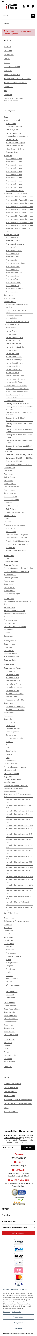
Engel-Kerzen (8, 630)
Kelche (8, 972)
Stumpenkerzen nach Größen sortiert (17, 306)
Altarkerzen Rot (12, 247)
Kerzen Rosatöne (12, 334)
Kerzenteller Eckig (12, 674)
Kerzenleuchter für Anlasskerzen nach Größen (18, 795)
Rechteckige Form (12, 732)
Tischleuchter (9, 716)
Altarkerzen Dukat (12, 266)
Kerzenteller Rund (12, 671)
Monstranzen (11, 969)
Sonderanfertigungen (12, 594)
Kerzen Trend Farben (11, 324)
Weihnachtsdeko (10, 1055)
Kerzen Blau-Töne (12, 353)
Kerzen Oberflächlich (14, 369)
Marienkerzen (9, 937)
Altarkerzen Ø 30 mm (14, 165)
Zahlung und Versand (12, 66)
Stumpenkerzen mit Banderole (17, 321)
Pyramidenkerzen (10, 620)
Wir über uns (8, 54)
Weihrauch (10, 994)
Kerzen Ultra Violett (13, 344)
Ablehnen (18, 1328)
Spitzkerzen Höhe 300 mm (15, 461)
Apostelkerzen (9, 934)
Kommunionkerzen (11, 562)
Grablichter (8, 522)
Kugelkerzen (8, 480)
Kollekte (9, 988)
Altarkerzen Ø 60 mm (14, 178)
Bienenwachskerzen (11, 493)
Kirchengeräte (9, 943)
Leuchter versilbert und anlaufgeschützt (12, 781)
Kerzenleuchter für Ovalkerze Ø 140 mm (19, 908)
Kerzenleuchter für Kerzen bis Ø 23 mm (19, 806)
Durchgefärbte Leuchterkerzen (17, 404)
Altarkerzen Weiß (12, 237)
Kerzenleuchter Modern (12, 668)
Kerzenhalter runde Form (15, 706)
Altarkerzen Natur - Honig (15, 263)
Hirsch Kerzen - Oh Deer (15, 149)
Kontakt (7, 58)
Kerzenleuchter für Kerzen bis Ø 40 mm (19, 835)
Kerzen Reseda (11, 350)
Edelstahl (9, 741)
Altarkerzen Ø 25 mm (14, 162)
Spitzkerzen (8, 451)
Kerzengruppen (9, 298)
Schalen (7, 1049)
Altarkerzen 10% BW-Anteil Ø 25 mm (19, 200)
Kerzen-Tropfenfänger (12, 1009)
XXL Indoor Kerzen (10, 496)
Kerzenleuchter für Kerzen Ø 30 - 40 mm (19, 829)
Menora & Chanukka (11, 773)
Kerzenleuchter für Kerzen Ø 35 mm (19, 825)
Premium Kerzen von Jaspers (14, 525)
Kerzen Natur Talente (14, 356)
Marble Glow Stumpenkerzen (17, 392)
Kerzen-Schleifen (10, 1012)
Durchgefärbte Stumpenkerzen (15, 385)
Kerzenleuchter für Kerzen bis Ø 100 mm (19, 886)
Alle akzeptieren (18, 1317)
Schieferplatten (11, 751)
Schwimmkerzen (10, 483)
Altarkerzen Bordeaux (14, 250)
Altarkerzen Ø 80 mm (14, 184)
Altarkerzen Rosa (12, 285)
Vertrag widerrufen (18, 1233)
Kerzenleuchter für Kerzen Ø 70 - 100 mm (19, 880)
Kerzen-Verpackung (11, 1034)
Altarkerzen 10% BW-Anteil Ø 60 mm (19, 216)
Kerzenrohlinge (9, 644)
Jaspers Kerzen (9, 1095)
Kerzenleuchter (11, 697)
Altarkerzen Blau (12, 292)
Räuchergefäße (11, 991)
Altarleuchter (9, 713)
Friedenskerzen (9, 587)
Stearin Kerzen (9, 490)
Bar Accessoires (9, 1062)
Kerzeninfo (8, 50)
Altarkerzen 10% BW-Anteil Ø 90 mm (19, 225)
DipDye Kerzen (9, 477)
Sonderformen (11, 735)
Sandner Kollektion (11, 1111)
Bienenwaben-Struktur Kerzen (17, 136)
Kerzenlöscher (9, 1031)
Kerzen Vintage (11, 331)
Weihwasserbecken (13, 985)
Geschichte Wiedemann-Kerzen (15, 82)
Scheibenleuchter (10, 764)
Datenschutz (16, 1312)
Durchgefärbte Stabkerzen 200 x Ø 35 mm (19, 436)
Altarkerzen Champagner (15, 244)
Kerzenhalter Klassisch (14, 687)
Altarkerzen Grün (12, 269)
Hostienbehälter (12, 978)
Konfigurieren (18, 1323)
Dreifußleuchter (10, 760)
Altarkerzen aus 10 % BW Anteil (15, 194)
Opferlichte (8, 924)
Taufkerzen (8, 558)
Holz (7, 748)
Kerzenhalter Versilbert (14, 693)
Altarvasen (10, 950)
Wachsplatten (9, 650)
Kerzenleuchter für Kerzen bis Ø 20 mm (19, 801)
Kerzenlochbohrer (10, 1022)
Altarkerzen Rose (12, 257)
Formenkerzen (9, 590)
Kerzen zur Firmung (11, 565)
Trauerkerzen (9, 581)
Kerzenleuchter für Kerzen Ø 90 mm (19, 876)
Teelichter (7, 519)
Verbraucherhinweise (12, 74)
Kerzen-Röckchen (10, 1015)
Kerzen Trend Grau (13, 340)
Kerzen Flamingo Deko (14, 337)
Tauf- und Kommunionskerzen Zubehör (18, 568)
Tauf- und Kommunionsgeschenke (16, 571)
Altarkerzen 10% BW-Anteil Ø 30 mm (19, 203)
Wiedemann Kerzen (11, 1087)
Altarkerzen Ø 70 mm (14, 181)
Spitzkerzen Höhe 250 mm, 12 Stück (19, 455)
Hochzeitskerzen (10, 574)
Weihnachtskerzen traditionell (15, 626)
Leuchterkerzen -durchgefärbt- (17, 535)
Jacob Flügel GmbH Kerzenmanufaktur (18, 1099)
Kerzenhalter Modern (14, 684)
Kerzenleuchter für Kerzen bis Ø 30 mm (19, 821)
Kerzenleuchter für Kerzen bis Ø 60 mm (19, 852)
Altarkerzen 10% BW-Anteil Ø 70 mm (19, 219)
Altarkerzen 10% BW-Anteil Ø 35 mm (19, 206)
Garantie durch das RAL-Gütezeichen (17, 78)
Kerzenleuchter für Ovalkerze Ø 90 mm (18, 903)
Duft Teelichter (11, 509)
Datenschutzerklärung (12, 1138)
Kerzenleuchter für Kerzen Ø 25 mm (19, 811)
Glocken (9, 982)
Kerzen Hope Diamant (14, 363)
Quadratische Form (13, 729)
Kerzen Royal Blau (12, 372)
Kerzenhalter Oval (12, 690)
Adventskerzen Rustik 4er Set (14, 610)
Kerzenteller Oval (12, 677)
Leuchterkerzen (9, 467)
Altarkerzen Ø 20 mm (14, 158)
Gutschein (7, 46)
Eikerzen (7, 633)
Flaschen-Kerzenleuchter (15, 700)
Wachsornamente (10, 653)
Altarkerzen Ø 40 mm (14, 171)
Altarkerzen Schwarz (13, 282)
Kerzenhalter (8, 703)
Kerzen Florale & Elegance (15, 142)
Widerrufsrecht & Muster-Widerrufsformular (13, 99)
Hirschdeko (8, 1042)
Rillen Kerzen (11, 123)
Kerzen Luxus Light (13, 366)
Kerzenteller (8, 719)
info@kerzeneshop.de (18, 1166)
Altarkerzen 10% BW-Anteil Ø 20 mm (19, 197)
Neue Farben (11, 328)
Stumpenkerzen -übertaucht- (17, 544)
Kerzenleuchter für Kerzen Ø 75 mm (19, 867)
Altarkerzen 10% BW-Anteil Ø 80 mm (19, 222)
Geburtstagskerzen (11, 578)
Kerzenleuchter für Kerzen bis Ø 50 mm (19, 841)
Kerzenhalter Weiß (13, 681)
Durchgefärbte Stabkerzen (13, 400)
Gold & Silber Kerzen (11, 487)
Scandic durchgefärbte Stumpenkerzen (14, 396)
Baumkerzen (8, 617)
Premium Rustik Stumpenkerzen (18, 541)
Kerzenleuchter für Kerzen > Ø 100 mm (18, 892)
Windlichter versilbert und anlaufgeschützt (13, 789)
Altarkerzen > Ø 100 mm (15, 190)
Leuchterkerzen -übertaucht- (16, 538)
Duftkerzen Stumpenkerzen (16, 512)
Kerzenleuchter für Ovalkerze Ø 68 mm (18, 897)
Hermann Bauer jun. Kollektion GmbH (18, 1103)
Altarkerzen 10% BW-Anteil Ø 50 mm (19, 213)
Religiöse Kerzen (10, 515)
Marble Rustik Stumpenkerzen (17, 388)
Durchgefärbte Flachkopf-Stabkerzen (15, 419)
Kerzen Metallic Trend (14, 382)
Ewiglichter (8, 776)
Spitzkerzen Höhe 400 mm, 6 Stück (19, 464)
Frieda (6, 1107)
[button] (24, 6)
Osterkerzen (8, 636)
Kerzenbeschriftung (11, 660)
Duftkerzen (8, 503)
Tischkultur (8, 1058)
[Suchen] (33, 16)
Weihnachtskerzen (10, 623)
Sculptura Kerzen (12, 152)
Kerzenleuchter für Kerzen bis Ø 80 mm (19, 872)
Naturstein (10, 754)
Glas (7, 757)
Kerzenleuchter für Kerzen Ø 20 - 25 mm (19, 815)
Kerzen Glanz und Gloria (15, 376)
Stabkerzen (8, 471)
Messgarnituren (12, 963)
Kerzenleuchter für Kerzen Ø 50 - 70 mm (19, 857)
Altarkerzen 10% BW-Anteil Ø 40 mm (19, 210)
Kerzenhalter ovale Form (15, 709)
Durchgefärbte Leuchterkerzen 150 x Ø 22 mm (19, 408)
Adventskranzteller (11, 770)
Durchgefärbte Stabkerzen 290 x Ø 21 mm (19, 425)
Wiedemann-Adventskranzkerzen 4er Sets (17, 603)
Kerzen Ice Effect (12, 139)
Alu (7, 745)
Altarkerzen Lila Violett (14, 289)
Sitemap (7, 62)
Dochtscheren (9, 1028)
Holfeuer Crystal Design (12, 1083)
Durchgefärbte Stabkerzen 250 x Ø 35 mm (19, 441)
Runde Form (10, 722)
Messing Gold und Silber (15, 738)
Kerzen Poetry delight (14, 360)
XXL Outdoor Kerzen (11, 499)
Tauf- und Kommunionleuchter (15, 767)
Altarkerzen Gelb (12, 260)
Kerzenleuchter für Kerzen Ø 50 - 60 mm (19, 846)
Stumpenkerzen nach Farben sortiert (17, 311)
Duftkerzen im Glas (13, 506)
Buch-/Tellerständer (11, 913)
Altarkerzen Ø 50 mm (14, 174)
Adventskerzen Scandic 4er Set (15, 614)
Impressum (6, 1312)
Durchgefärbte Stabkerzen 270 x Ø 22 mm (19, 430)
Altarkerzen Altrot (12, 253)
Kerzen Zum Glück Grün (15, 347)
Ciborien (9, 975)
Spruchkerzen (9, 584)
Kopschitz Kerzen (10, 1091)
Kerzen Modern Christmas (16, 379)
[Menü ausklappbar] (3, 1)
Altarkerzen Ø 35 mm (14, 168)
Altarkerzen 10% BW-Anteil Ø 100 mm (18, 230)
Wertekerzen (8, 940)
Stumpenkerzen (9, 301)
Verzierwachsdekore (11, 657)
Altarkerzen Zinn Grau (14, 273)
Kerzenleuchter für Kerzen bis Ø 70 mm (19, 863)
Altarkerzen (8, 155)
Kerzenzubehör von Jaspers (16, 550)
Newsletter (8, 70)
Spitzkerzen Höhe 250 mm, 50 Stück (19, 458)
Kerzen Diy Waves (12, 130)
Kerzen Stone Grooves (14, 146)
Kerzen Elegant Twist (13, 133)
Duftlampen (10, 998)
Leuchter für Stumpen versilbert (16, 785)
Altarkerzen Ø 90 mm (14, 187)
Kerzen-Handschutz (11, 1018)
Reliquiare (10, 966)
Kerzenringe (8, 1025)
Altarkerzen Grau (12, 276)
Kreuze (8, 959)
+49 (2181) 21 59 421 (18, 1158)
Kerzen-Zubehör (10, 1006)
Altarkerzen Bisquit (13, 241)
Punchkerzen (8, 474)
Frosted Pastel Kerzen (14, 126)
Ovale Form (10, 725)
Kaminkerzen (8, 295)
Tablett (6, 1052)
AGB (5, 90)
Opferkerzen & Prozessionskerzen (16, 921)
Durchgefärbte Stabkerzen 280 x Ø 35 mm (19, 447)
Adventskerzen (9, 607)
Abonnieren (28, 1147)
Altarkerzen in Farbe (11, 234)
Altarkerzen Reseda (13, 279)
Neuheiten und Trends (12, 120)
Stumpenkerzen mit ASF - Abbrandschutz (15, 317)
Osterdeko (8, 1046)
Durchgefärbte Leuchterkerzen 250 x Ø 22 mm (19, 413)
